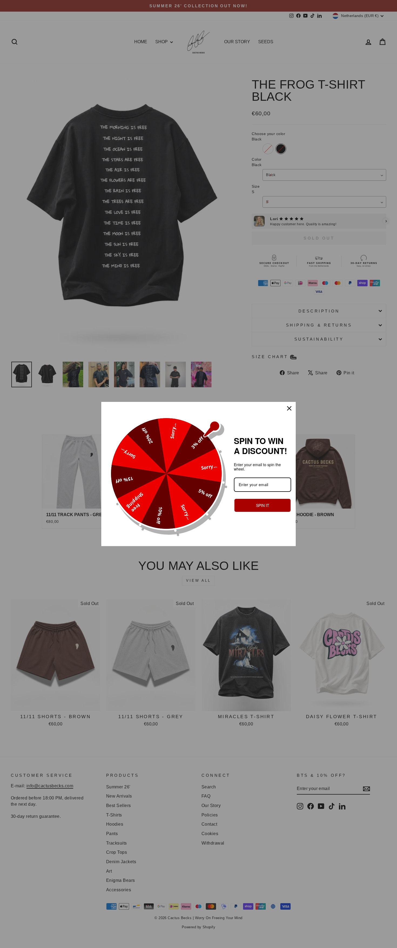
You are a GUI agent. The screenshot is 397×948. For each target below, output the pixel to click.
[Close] (289, 408)
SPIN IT (262, 505)
